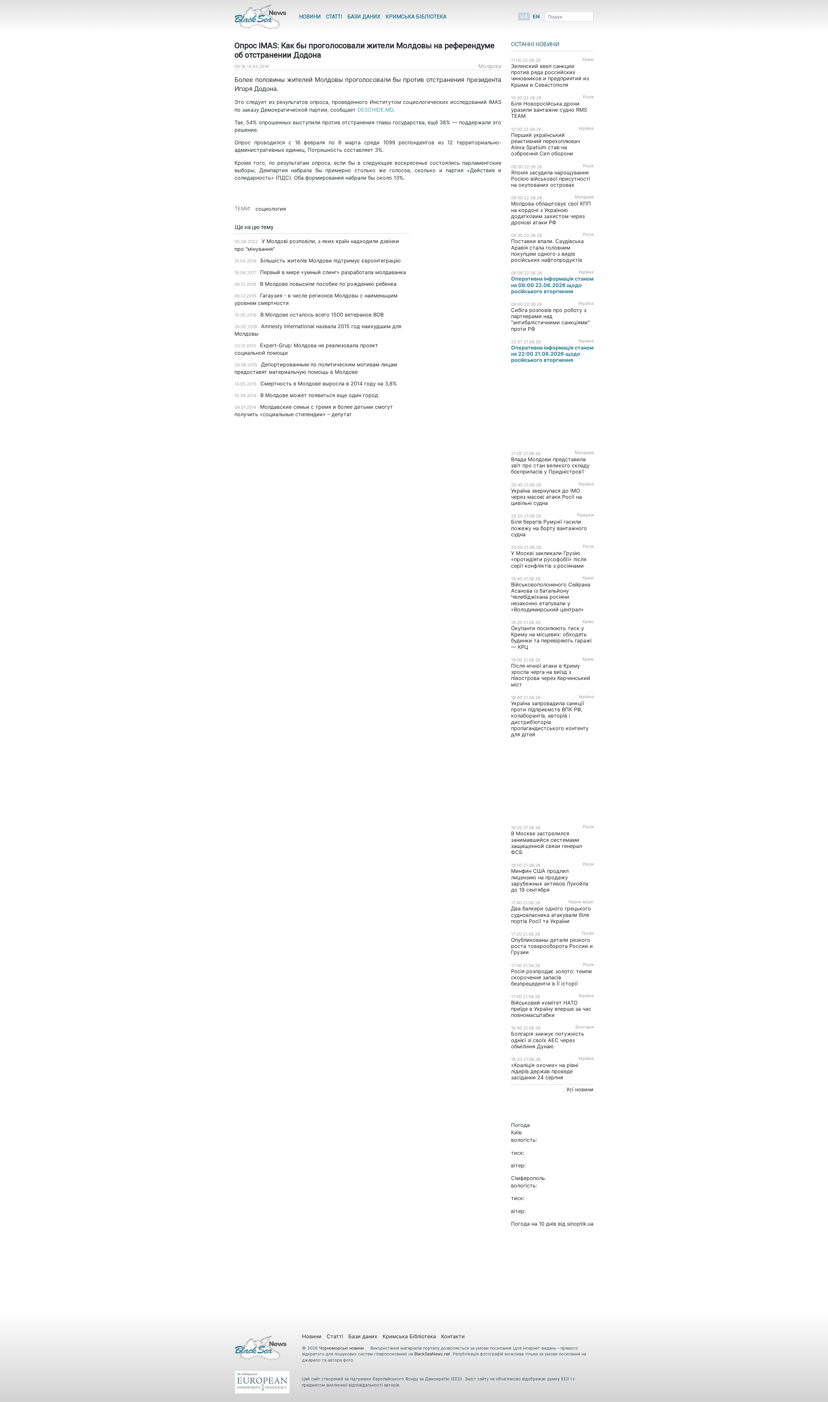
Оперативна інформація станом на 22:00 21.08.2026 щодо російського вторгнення (552, 353)
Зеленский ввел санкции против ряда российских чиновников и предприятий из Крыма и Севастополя (550, 75)
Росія (588, 97)
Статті (334, 17)
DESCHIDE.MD (375, 109)
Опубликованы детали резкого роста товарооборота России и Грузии (552, 946)
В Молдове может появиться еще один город (319, 395)
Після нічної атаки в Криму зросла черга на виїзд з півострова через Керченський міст (550, 675)
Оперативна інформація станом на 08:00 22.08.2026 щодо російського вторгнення (552, 284)
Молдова (489, 66)
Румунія (585, 515)
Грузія (588, 933)
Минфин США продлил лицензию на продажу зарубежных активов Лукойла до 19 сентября (549, 880)
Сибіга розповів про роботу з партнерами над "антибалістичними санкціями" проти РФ (550, 319)
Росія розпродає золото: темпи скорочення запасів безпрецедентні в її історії (551, 977)
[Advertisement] (460, 326)
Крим (588, 59)
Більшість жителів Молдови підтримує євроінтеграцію (330, 260)
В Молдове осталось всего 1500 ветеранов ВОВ (322, 314)
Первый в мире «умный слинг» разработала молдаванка (333, 272)
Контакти (453, 1336)
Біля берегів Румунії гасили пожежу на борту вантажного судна (549, 527)
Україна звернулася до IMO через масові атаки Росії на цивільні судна (546, 496)
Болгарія (584, 1027)
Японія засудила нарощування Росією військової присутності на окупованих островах (550, 178)
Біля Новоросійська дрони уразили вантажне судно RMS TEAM (549, 109)
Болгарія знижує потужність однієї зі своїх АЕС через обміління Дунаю (547, 1039)
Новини (310, 17)
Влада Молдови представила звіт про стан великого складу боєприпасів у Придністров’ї (550, 465)
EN (536, 16)
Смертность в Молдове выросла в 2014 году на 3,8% (328, 383)
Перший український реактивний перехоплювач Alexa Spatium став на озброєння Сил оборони (545, 144)
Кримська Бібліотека (416, 17)
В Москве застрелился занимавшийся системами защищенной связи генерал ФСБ (546, 842)
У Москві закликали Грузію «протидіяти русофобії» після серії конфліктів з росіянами (548, 559)
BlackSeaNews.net (432, 1354)
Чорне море (581, 901)
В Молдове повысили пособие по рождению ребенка (328, 284)
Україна (586, 128)
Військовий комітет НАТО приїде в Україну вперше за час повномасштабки (551, 1008)
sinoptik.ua (580, 1223)
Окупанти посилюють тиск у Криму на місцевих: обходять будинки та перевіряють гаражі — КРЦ (551, 637)
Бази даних (363, 17)
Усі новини (580, 1089)
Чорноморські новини (342, 1348)
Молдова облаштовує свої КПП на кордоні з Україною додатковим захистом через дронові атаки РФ (551, 213)
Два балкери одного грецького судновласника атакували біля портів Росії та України (551, 914)
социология (271, 209)
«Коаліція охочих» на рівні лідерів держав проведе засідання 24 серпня (544, 1071)
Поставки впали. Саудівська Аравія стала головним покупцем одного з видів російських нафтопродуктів (547, 250)
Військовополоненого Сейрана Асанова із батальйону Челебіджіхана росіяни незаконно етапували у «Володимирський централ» (550, 597)
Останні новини (535, 44)
